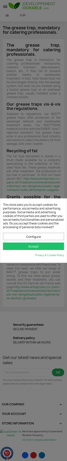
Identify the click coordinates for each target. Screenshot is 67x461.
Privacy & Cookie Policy (49, 255)
